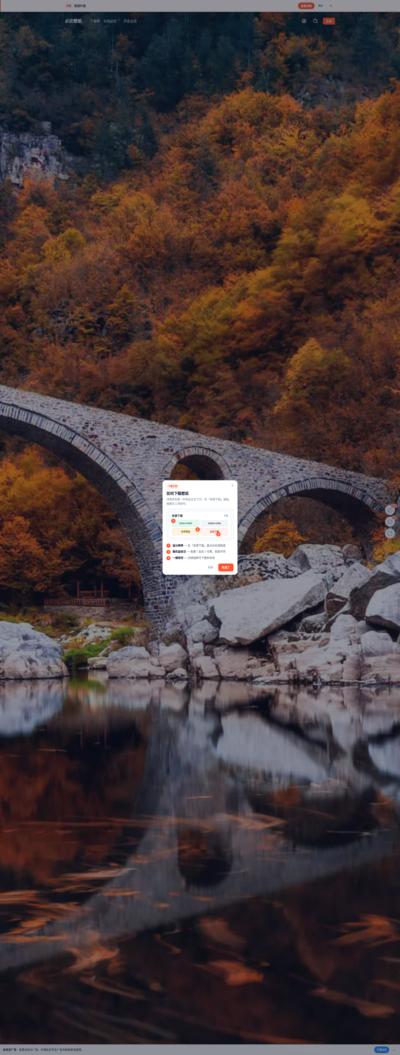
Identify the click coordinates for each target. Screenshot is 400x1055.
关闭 (210, 567)
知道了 (226, 567)
